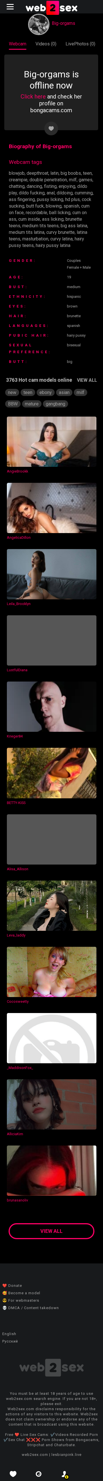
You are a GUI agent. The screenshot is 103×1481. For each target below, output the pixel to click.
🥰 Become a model (21, 1293)
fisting (50, 186)
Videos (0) (45, 44)
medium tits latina (26, 232)
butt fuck (35, 206)
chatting (17, 186)
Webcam (17, 44)
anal (51, 193)
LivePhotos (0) (80, 44)
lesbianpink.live (67, 1454)
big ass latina (74, 225)
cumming (84, 193)
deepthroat (37, 173)
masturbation (35, 239)
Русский (10, 1341)
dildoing (65, 193)
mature (32, 404)
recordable (36, 212)
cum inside (29, 219)
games (85, 179)
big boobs (71, 173)
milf (73, 179)
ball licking (59, 212)
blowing (54, 206)
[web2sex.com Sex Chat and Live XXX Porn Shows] (51, 8)
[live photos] (39, 1474)
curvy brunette (60, 232)
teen (87, 173)
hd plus (72, 199)
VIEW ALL (87, 380)
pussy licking (50, 199)
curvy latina (61, 239)
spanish (71, 206)
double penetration (48, 179)
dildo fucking (32, 193)
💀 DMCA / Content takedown (30, 1308)
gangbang (55, 404)
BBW (13, 404)
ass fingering (22, 199)
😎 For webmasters (20, 1300)
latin (54, 173)
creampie (18, 179)
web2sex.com (35, 1454)
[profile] (64, 1474)
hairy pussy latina (53, 245)
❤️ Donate (12, 1285)
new (12, 392)
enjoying (67, 186)
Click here (33, 96)
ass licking (53, 219)
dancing (34, 186)
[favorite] (13, 1474)
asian (64, 392)
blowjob (17, 173)
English (9, 1334)
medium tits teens (40, 225)
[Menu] (11, 6)
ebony (45, 392)
